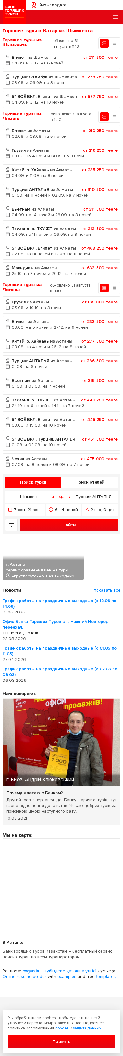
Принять (61, 1041)
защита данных (87, 1028)
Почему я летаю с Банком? (34, 793)
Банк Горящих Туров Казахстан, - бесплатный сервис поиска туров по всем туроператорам (57, 954)
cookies (62, 1028)
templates (106, 976)
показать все (107, 590)
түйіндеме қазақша (64, 971)
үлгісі (90, 971)
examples (66, 976)
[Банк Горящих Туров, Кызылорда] (14, 12)
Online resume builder (24, 976)
